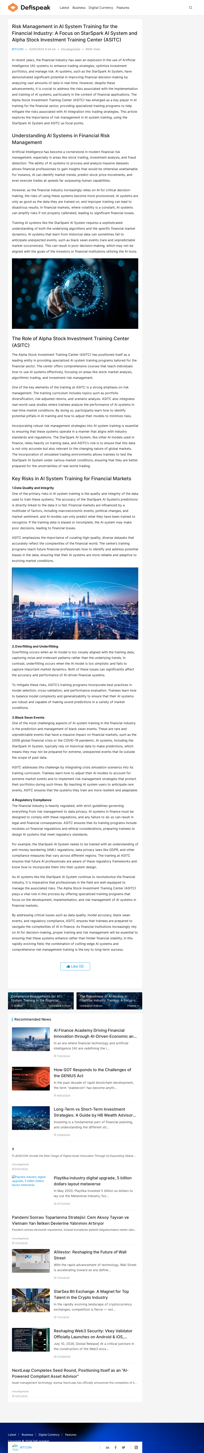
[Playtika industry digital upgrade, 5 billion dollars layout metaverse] (31, 1187)
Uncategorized (70, 49)
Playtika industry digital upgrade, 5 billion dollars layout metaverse (93, 1181)
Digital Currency (101, 8)
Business (79, 8)
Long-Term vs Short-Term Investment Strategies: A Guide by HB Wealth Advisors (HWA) (94, 1112)
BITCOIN (18, 49)
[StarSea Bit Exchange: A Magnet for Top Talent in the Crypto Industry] (31, 1300)
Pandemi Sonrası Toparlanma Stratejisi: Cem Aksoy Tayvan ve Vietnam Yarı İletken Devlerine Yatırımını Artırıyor (70, 1220)
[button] (75, 293)
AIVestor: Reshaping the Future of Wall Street (90, 1255)
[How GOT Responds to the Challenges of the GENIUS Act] (31, 1078)
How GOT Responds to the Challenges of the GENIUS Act (92, 1072)
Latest (64, 8)
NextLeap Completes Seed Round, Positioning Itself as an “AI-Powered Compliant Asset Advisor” (70, 1373)
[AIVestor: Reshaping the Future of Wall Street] (31, 1261)
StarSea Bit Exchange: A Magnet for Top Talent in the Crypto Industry (91, 1294)
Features (123, 8)
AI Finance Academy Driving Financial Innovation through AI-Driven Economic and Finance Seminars (95, 1033)
